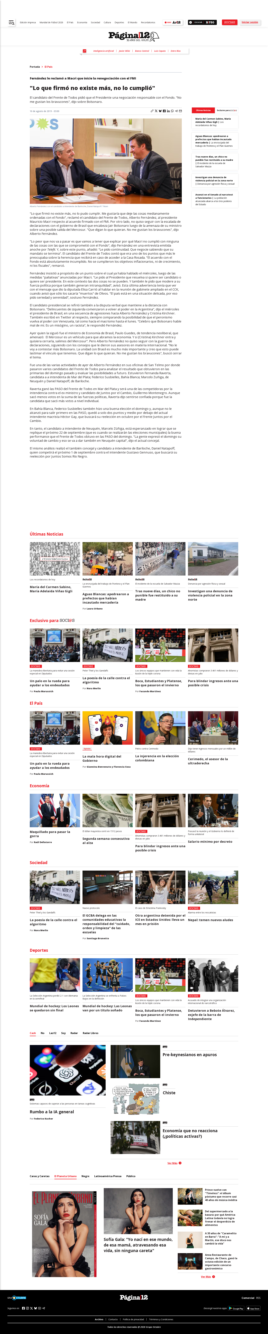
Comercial (248, 1298)
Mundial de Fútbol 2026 (51, 22)
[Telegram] (43, 1308)
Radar (74, 1033)
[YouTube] (39, 1308)
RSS (258, 1298)
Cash (33, 1033)
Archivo (99, 1319)
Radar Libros (90, 1033)
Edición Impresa (28, 22)
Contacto (113, 1319)
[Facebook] (23, 1308)
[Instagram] (27, 1308)
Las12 (52, 1033)
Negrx (85, 1176)
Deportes (119, 22)
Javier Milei (124, 50)
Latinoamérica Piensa (107, 1176)
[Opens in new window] (236, 1308)
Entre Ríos (176, 50)
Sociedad (95, 22)
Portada (35, 66)
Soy (63, 1033)
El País (70, 22)
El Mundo (132, 22)
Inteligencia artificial (103, 50)
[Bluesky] (35, 1308)
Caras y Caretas (39, 1176)
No (42, 1033)
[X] (31, 1308)
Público (130, 1176)
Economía (82, 22)
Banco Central (142, 50)
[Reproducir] (190, 22)
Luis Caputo (160, 50)
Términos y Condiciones (161, 1319)
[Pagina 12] (134, 37)
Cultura (107, 22)
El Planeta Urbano (65, 1176)
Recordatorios (148, 22)
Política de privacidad (133, 1319)
